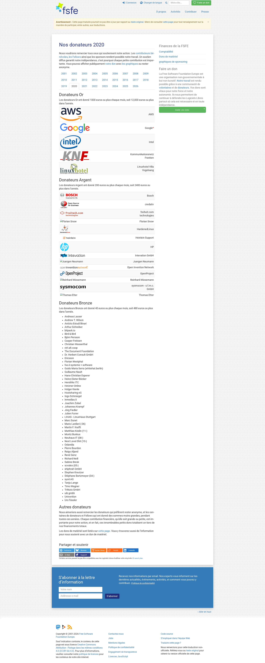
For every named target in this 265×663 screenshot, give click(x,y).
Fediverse (67, 550)
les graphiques (130, 63)
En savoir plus (137, 558)
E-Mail (67, 555)
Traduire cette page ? (171, 643)
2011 (74, 80)
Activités (175, 11)
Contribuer (191, 11)
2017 (135, 80)
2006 (115, 73)
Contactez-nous (116, 634)
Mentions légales (116, 643)
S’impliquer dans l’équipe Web (175, 638)
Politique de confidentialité (121, 647)
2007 (125, 73)
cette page (168, 22)
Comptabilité (166, 51)
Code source (167, 634)
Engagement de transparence (122, 652)
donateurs (183, 87)
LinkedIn (131, 550)
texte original (137, 22)
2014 (105, 80)
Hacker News (100, 550)
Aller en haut (205, 611)
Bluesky (84, 550)
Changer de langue (152, 2)
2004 (94, 73)
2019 (64, 86)
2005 (105, 73)
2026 (135, 86)
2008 (135, 73)
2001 (64, 73)
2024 (115, 86)
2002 (74, 73)
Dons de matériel (168, 56)
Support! (83, 555)
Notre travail (183, 80)
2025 (125, 86)
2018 (146, 80)
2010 (64, 80)
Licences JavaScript (118, 656)
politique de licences (89, 654)
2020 (74, 86)
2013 (94, 80)
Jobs (110, 638)
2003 (84, 73)
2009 (146, 73)
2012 (84, 80)
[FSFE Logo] (67, 8)
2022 (94, 86)
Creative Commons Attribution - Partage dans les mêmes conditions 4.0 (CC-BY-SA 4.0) (79, 647)
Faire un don (202, 2)
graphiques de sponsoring (173, 61)
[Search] (166, 2)
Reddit (115, 550)
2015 (115, 80)
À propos (161, 11)
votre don (110, 63)
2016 (125, 80)
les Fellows (75, 57)
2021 (84, 86)
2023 (105, 86)
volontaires (165, 87)
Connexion (131, 2)
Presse (205, 11)
